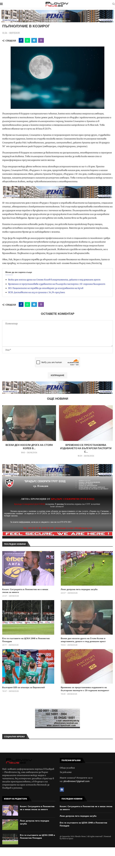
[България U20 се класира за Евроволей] (28, 666)
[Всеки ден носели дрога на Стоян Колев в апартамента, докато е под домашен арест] (29, 423)
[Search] (113, 4)
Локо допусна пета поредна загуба (79, 589)
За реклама (66, 772)
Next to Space (67, 838)
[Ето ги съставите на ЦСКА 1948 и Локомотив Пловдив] (28, 617)
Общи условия (67, 768)
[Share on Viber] (41, 40)
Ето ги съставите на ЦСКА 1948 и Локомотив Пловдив (26, 640)
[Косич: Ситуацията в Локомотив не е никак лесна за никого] (28, 568)
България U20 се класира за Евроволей (23, 687)
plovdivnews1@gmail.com (76, 781)
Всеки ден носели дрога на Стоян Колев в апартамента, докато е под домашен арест (54, 279)
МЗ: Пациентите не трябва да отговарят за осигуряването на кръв (45, 288)
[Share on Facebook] (21, 40)
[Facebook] (62, 790)
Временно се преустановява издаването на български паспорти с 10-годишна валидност (56, 284)
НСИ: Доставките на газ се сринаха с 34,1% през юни (36, 292)
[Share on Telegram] (34, 40)
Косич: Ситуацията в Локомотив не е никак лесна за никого (25, 591)
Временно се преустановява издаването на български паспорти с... (86, 448)
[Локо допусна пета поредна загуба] (87, 568)
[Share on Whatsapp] (27, 40)
